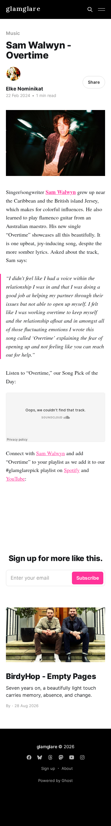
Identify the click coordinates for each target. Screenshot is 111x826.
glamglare (23, 9)
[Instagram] (82, 757)
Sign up (48, 768)
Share (94, 82)
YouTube (15, 478)
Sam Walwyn (61, 192)
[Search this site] (90, 9)
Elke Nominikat (24, 89)
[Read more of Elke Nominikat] (13, 73)
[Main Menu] (101, 9)
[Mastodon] (61, 757)
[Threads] (50, 757)
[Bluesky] (39, 757)
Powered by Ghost (55, 780)
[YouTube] (71, 757)
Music (13, 33)
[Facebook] (29, 757)
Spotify (72, 469)
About (67, 768)
